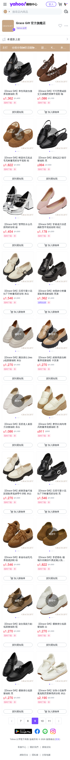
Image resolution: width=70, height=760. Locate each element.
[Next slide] (32, 68)
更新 (57, 739)
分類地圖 (46, 754)
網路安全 (24, 754)
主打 (5, 47)
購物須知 (46, 746)
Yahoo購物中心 (23, 4)
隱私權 (35, 754)
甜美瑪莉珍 (45, 47)
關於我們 (34, 746)
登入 (51, 4)
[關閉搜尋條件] (9, 11)
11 (49, 721)
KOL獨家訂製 (55, 47)
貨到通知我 (17, 112)
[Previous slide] (4, 68)
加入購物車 (53, 112)
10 (42, 721)
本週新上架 (13, 39)
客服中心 (22, 746)
